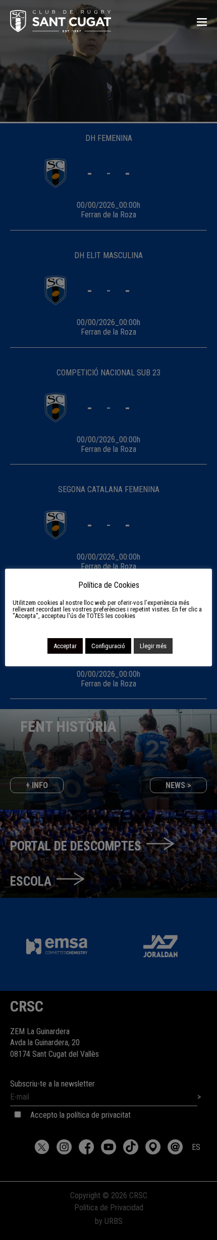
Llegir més (153, 646)
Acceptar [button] (65, 646)
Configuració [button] (108, 646)
